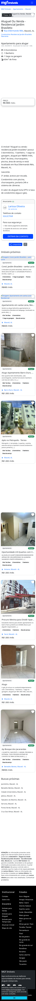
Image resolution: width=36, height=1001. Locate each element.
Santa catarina (24, 983)
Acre (21, 925)
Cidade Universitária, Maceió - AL (13, 820)
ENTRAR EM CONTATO (18, 264)
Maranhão (28, 940)
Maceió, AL (29, 59)
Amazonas (29, 928)
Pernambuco (24, 959)
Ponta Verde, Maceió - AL (10, 836)
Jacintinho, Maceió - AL (9, 812)
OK (14, 998)
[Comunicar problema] (25, 272)
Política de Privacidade (13, 990)
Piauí (21, 962)
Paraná (28, 955)
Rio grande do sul (25, 974)
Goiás (21, 940)
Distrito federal (25, 934)
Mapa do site (7, 956)
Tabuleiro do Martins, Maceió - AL (13, 828)
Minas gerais (24, 952)
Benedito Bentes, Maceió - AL (12, 816)
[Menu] (32, 3)
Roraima (22, 980)
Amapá (21, 928)
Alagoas (26, 925)
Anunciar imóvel (8, 953)
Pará (31, 952)
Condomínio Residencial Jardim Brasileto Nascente (16, 64)
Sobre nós (6, 928)
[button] (3, 32)
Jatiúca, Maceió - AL (8, 824)
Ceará (26, 931)
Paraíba (22, 955)
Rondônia (22, 977)
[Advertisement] (18, 108)
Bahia (21, 931)
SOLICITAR (8, 244)
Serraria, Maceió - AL (9, 832)
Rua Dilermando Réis (13, 59)
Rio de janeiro (24, 965)
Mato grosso (24, 944)
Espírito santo (24, 937)
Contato (5, 925)
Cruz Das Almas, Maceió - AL (11, 840)
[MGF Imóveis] (9, 3)
